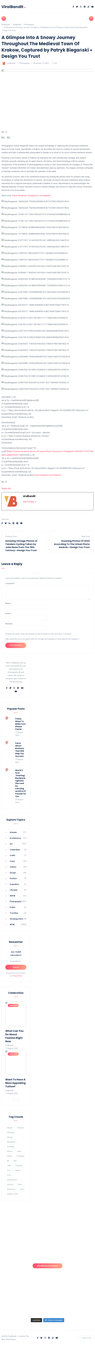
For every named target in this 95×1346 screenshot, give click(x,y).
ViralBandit (13, 6)
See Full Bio (28, 501)
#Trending (20, 1156)
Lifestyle (13, 890)
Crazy (12, 861)
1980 (9, 1166)
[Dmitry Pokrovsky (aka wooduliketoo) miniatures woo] (24, 1303)
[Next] (18, 1099)
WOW (12, 924)
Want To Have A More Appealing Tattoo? (15, 1083)
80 (8, 1161)
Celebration (15, 850)
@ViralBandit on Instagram (47, 1266)
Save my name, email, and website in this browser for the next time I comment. (39, 634)
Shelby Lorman (12, 1194)
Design (13, 873)
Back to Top (86, 1338)
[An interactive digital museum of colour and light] (71, 1222)
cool (8, 1170)
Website (8, 624)
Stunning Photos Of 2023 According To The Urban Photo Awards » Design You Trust (72, 544)
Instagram (32, 195)
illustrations (11, 1189)
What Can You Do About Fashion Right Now (14, 1036)
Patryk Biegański (19, 195)
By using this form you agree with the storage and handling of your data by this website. (43, 639)
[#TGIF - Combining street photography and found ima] (71, 1276)
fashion (18, 1170)
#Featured (10, 1132)
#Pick (19, 1151)
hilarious (10, 1184)
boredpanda (45, 195)
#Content (20, 1128)
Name (8, 603)
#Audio (9, 1128)
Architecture (15, 838)
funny (9, 1175)
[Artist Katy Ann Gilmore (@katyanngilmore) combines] (24, 1222)
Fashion (13, 878)
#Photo (9, 1151)
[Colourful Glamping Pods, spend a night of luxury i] (71, 1249)
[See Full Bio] (35, 502)
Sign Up (16, 967)
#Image (10, 1137)
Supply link (6, 488)
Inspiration (14, 884)
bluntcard (18, 1166)
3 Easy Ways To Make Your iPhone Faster (20, 723)
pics (21, 1189)
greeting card (12, 1180)
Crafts (12, 855)
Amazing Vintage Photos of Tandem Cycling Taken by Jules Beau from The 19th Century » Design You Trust (21, 545)
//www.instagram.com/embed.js (47, 475)
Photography (24, 63)
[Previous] (14, 1099)
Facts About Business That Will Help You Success (19, 749)
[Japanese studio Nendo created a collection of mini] (24, 1276)
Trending (14, 913)
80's (15, 1161)
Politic (12, 907)
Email (8, 613)
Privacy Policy (17, 976)
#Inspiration (11, 1142)
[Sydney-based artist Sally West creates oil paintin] (71, 1303)
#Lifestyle (10, 1147)
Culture (13, 867)
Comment (10, 583)
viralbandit (11, 63)
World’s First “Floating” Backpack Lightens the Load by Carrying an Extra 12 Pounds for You (20, 783)
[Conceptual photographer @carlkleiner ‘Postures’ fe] (24, 1249)
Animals (13, 832)
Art (11, 844)
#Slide (9, 1156)
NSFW (12, 896)
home (20, 1184)
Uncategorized (16, 919)
